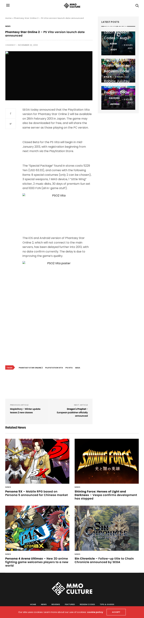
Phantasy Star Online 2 (31, 367)
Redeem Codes (87, 604)
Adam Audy (113, 46)
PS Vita (69, 367)
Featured (70, 604)
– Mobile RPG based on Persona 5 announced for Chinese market (36, 493)
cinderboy (10, 45)
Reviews (55, 604)
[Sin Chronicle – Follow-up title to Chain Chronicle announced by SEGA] (107, 528)
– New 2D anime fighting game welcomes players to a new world (36, 562)
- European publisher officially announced (72, 412)
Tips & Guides (107, 604)
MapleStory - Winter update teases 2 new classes (25, 410)
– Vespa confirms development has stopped (106, 495)
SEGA (77, 367)
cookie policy (95, 612)
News (8, 26)
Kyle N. (108, 76)
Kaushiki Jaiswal (114, 101)
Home (8, 18)
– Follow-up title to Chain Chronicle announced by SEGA (104, 560)
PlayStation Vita (54, 367)
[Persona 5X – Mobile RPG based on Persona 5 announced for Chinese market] (37, 461)
